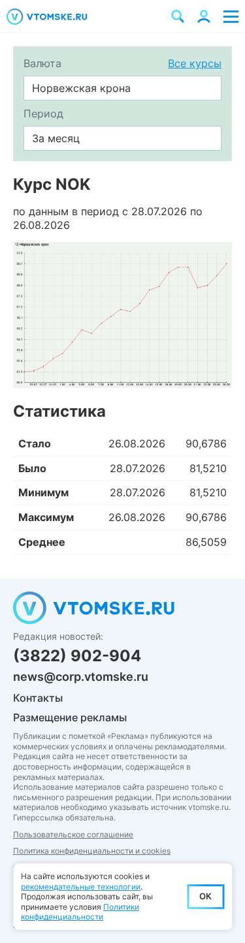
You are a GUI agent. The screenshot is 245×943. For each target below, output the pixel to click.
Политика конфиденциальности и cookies (92, 851)
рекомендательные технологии (80, 886)
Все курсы (194, 63)
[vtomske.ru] (47, 16)
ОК (205, 896)
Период (43, 113)
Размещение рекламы (70, 717)
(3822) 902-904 (77, 655)
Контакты (38, 697)
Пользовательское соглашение (73, 834)
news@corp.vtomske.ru (80, 676)
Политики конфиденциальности (80, 912)
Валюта (42, 63)
